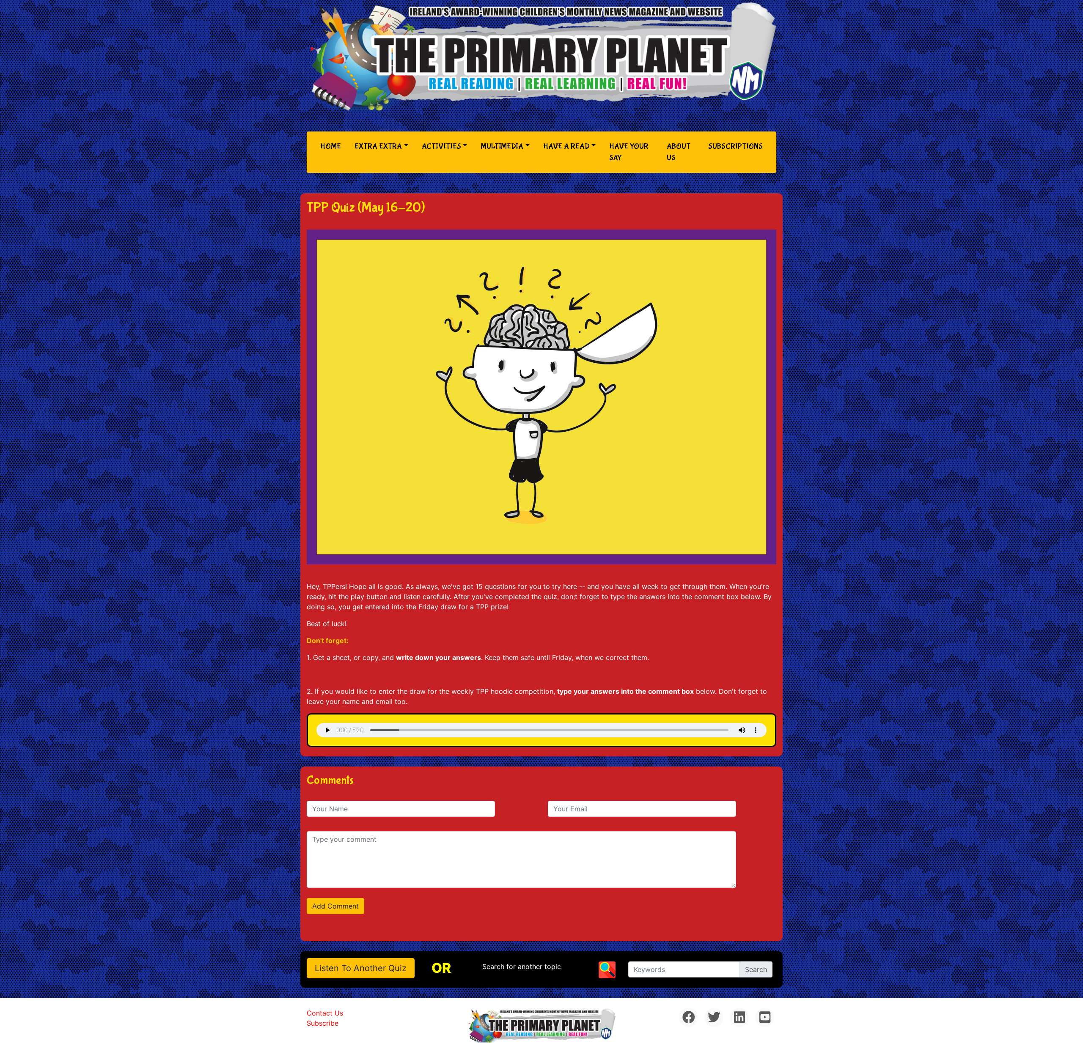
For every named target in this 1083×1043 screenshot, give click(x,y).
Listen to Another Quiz (361, 968)
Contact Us (325, 1013)
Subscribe (322, 1023)
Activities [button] (441, 146)
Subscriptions (735, 146)
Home (332, 146)
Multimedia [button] (502, 146)
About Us (678, 152)
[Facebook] (688, 1017)
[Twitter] (713, 1017)
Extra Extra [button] (378, 146)
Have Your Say (629, 152)
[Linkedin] (739, 1017)
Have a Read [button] (566, 146)
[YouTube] (764, 1017)
